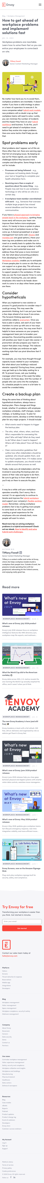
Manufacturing (7, 1074)
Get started (22, 928)
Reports (5, 1108)
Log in (4, 1143)
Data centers (6, 1083)
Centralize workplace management (14, 1059)
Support (5, 1148)
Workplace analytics (11, 261)
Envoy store (6, 1126)
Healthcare (6, 1080)
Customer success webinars (11, 1129)
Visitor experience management (13, 1062)
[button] (39, 4)
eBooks (4, 1105)
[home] (8, 4)
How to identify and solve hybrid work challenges (19, 530)
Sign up (4, 1146)
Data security (7, 1037)
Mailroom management (10, 1014)
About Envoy (6, 1028)
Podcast (5, 1111)
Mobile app (6, 982)
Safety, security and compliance (13, 1065)
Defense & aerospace (9, 1085)
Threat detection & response (12, 977)
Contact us (6, 1042)
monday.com (8, 238)
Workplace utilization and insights (13, 1068)
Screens (5, 974)
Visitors (4, 971)
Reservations (6, 980)
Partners (5, 1045)
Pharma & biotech (8, 1077)
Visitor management (9, 1005)
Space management (9, 1008)
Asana (32, 235)
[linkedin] (14, 1177)
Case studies (6, 1102)
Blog (3, 1100)
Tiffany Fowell (15, 61)
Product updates (8, 1114)
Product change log (9, 1117)
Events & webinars (8, 1120)
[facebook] (11, 1177)
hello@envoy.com (9, 956)
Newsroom (6, 1031)
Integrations (6, 985)
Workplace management (10, 1002)
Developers (6, 988)
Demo (4, 1040)
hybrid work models (31, 110)
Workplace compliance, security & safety (16, 1011)
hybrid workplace (31, 498)
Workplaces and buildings (11, 1071)
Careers (5, 1034)
